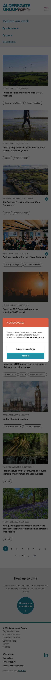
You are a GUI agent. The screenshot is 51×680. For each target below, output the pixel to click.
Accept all (25, 356)
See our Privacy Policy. (35, 337)
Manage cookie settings (25, 349)
